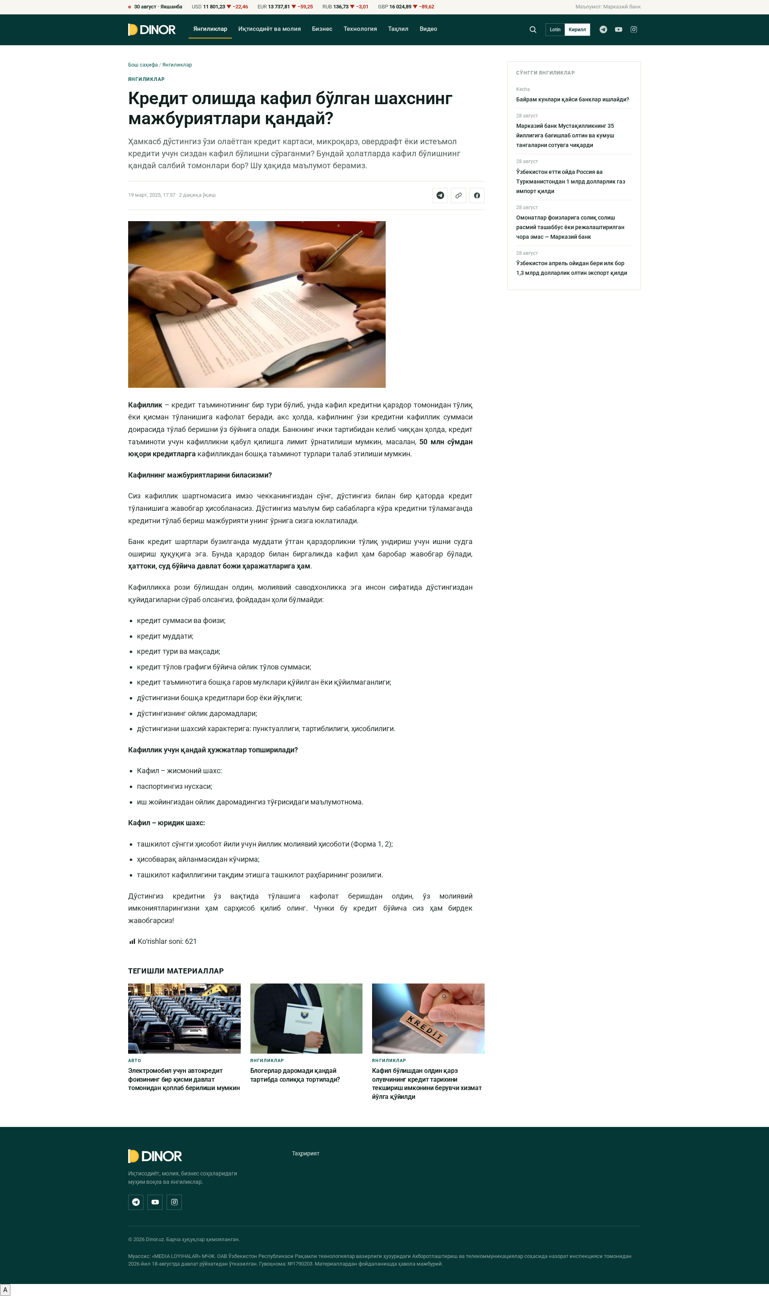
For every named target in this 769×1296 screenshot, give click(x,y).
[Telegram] (603, 29)
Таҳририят (306, 1153)
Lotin (555, 29)
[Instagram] (633, 29)
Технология (360, 29)
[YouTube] (618, 29)
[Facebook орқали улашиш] (477, 195)
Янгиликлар (210, 29)
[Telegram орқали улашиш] (440, 195)
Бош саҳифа (143, 65)
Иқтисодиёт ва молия (269, 29)
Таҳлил (398, 29)
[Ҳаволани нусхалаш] (458, 195)
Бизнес (322, 29)
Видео (428, 29)
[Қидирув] (533, 29)
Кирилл (577, 29)
